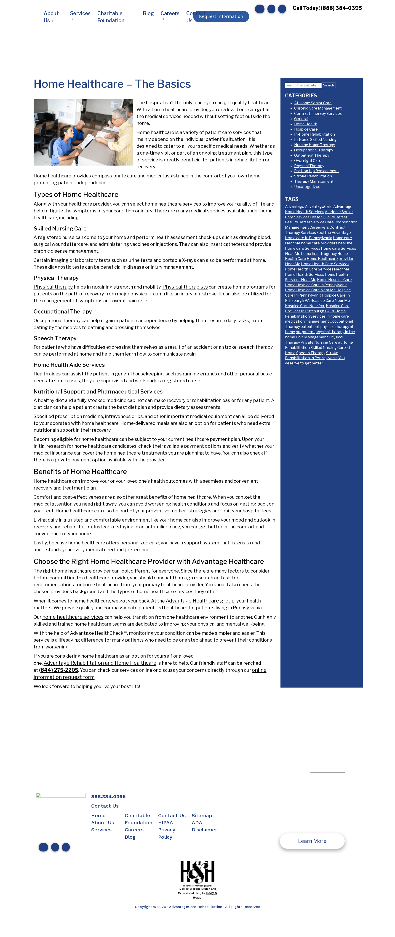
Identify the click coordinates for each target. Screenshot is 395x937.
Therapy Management (314, 181)
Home (98, 815)
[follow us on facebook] (258, 9)
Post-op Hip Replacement (316, 171)
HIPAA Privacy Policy (166, 830)
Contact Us (105, 806)
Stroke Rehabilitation (313, 176)
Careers (170, 13)
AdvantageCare (319, 206)
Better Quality (322, 217)
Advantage (294, 206)
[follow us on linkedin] (281, 9)
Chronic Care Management (318, 108)
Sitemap (202, 815)
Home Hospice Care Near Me (310, 290)
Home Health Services (304, 274)
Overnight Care (307, 160)
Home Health (305, 124)
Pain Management (312, 337)
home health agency (319, 254)
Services (80, 13)
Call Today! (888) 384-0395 (327, 8)
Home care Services (302, 248)
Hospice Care (306, 129)
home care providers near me (326, 243)
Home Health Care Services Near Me (317, 269)
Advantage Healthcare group (200, 601)
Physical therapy (53, 287)
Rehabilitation (297, 347)
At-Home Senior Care (313, 103)
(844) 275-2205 (58, 670)
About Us (102, 822)
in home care (337, 316)
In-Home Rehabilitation (314, 134)
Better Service (312, 222)
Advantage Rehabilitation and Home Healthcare (100, 663)
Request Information (221, 16)
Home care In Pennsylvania (308, 238)
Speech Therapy (310, 353)
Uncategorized (307, 187)
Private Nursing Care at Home (327, 342)
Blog (148, 13)
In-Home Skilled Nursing (315, 139)
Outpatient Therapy (311, 155)
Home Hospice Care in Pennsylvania (316, 285)
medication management (307, 321)
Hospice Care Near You (305, 306)
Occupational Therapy (313, 150)
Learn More (312, 841)
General (301, 119)
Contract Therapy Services (318, 113)
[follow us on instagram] (270, 9)
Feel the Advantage (334, 232)
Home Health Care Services (325, 264)
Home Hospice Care (334, 280)
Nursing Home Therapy (314, 145)
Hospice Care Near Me (330, 300)
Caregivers (319, 227)
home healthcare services (73, 617)
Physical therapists (185, 287)
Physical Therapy (309, 166)
